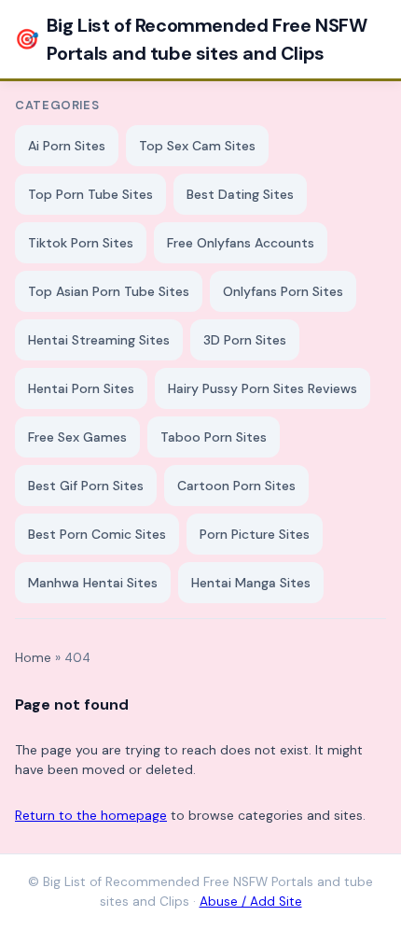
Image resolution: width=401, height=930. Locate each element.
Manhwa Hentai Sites (93, 582)
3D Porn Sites (244, 339)
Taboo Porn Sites (213, 437)
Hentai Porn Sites (81, 388)
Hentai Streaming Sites (99, 339)
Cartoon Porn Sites (236, 485)
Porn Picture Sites (255, 534)
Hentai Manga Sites (251, 582)
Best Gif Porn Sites (86, 485)
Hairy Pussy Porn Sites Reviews (262, 388)
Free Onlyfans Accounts (240, 242)
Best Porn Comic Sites (97, 534)
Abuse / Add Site (251, 901)
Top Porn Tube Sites (90, 194)
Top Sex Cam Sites (197, 145)
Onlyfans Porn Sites (283, 291)
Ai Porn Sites (66, 145)
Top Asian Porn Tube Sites (108, 291)
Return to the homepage (91, 815)
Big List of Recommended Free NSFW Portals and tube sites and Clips (190, 39)
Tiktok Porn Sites (80, 242)
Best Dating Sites (240, 194)
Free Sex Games (77, 437)
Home (33, 658)
